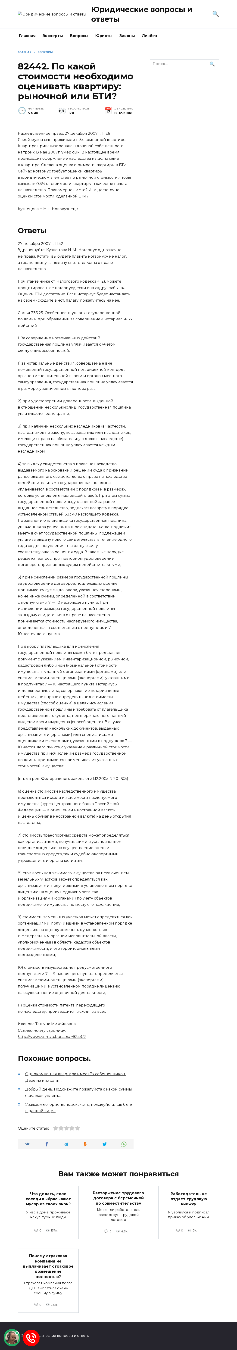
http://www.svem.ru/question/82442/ (52, 1036)
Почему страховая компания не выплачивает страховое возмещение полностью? (48, 1266)
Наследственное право (40, 133)
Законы (127, 36)
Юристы (103, 36)
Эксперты (53, 36)
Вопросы (79, 36)
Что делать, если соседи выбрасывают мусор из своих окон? (48, 1198)
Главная (27, 36)
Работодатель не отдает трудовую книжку (189, 1198)
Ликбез (149, 36)
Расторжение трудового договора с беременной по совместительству (118, 1198)
